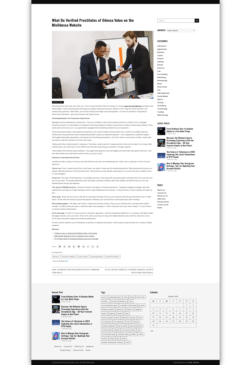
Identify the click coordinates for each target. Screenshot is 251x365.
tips (118, 338)
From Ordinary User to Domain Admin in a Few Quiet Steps (180, 130)
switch (141, 334)
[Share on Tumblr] (88, 246)
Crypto (160, 55)
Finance (160, 59)
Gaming (160, 62)
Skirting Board (163, 93)
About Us (161, 190)
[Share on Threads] (93, 246)
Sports (160, 99)
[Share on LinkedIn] (69, 246)
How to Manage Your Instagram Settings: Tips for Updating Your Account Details (181, 166)
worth (128, 342)
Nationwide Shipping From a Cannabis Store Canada (74, 236)
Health (160, 65)
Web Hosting (162, 115)
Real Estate (162, 87)
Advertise (161, 199)
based (132, 297)
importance (126, 318)
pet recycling (122, 326)
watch (124, 338)
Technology (162, 109)
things (112, 338)
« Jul (151, 331)
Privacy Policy (163, 202)
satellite (116, 330)
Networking (162, 81)
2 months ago (172, 148)
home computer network (110, 318)
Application (162, 49)
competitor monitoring (128, 305)
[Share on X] (64, 246)
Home (159, 208)
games (104, 313)
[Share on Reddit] (83, 246)
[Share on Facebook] (60, 246)
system (104, 338)
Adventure (161, 46)
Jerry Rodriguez (60, 261)
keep (134, 318)
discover (141, 305)
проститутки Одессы (133, 106)
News (159, 84)
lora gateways (119, 322)
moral (129, 322)
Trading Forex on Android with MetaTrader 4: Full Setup (75, 233)
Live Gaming (162, 74)
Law (159, 71)
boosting (114, 301)
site (139, 330)
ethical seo (120, 309)
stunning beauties (97, 256)
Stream (160, 102)
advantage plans (115, 297)
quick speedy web (136, 326)
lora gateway (106, 322)
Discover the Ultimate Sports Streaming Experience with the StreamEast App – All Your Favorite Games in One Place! (180, 141)
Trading (160, 112)
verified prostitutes (112, 256)
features (130, 309)
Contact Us (161, 193)
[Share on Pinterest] (78, 246)
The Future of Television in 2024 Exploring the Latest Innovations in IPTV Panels (181, 154)
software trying (123, 334)
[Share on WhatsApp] (74, 246)
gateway (112, 313)
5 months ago (172, 171)
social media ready (108, 334)
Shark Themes (193, 362)
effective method (108, 309)
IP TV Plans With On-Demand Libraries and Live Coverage (76, 239)
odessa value (83, 256)
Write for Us (162, 196)
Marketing (161, 77)
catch (131, 301)
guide (120, 313)
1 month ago (171, 133)
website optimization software (112, 342)
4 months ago (172, 159)
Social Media (162, 96)
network (136, 322)
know (140, 318)
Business (56, 256)
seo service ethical (128, 330)
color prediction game (110, 305)
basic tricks (141, 297)
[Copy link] (97, 246)
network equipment (108, 326)
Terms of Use (162, 205)
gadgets (138, 309)
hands (126, 313)
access (104, 297)
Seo (159, 90)
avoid (125, 297)
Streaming (161, 106)
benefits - (105, 301)
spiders (133, 334)
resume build (106, 330)
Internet (161, 68)
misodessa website (69, 256)
